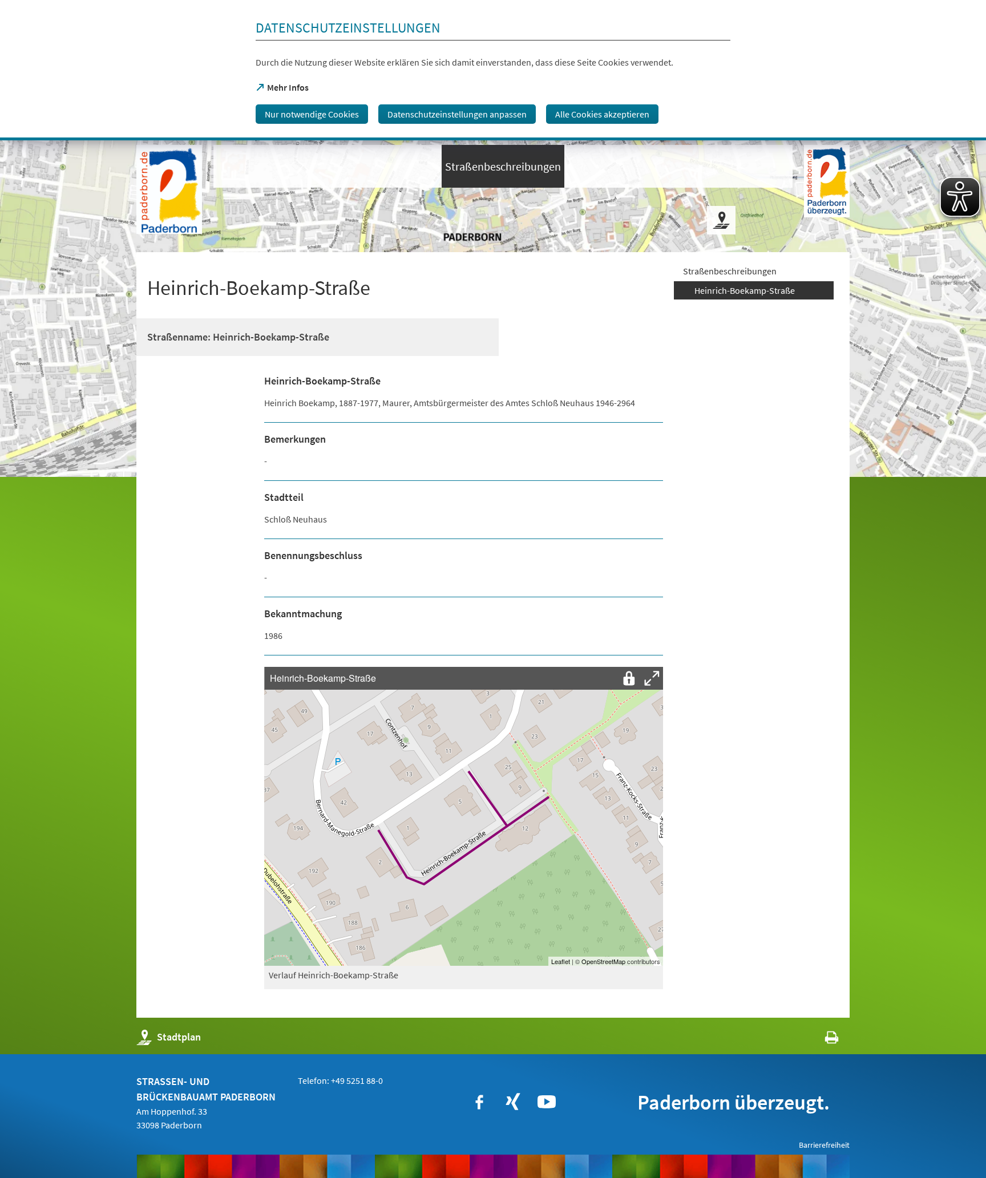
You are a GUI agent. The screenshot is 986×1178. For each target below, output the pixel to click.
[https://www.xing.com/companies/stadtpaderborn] (513, 1102)
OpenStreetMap (603, 961)
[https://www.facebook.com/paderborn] (479, 1102)
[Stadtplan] (721, 220)
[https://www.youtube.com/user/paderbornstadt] (547, 1102)
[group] (463, 816)
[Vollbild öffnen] (651, 678)
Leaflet (560, 961)
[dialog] (493, 70)
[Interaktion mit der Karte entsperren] (628, 678)
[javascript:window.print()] (821, 1039)
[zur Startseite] (169, 189)
